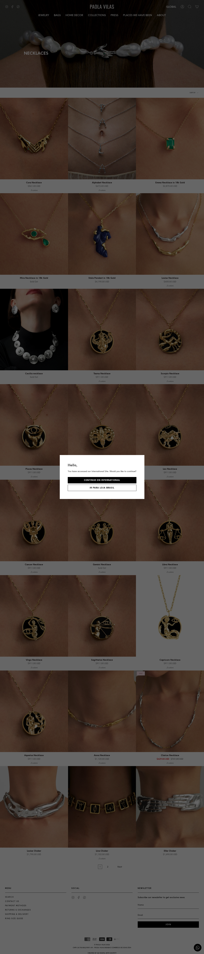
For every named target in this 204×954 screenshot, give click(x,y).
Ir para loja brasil (102, 487)
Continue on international (102, 480)
